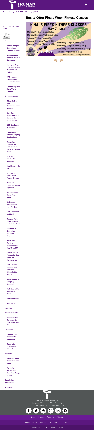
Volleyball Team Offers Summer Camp (13, 360)
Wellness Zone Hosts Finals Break (12, 194)
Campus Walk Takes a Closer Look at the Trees (13, 221)
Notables (8, 308)
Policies (43, 422)
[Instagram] (51, 410)
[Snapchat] (65, 410)
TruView (60, 417)
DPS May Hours (13, 299)
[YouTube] (43, 410)
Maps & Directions (42, 400)
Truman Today (8, 12)
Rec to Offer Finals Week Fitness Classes (13, 175)
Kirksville (52, 405)
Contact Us (54, 400)
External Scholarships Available (12, 158)
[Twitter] (36, 410)
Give (61, 427)
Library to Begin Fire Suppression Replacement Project (13, 68)
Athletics (8, 354)
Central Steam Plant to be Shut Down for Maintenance (13, 256)
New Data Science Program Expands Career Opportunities (13, 116)
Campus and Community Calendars (12, 336)
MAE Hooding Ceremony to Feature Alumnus (13, 79)
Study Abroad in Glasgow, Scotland (13, 281)
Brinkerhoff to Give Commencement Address (13, 104)
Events (40, 417)
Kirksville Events (11, 313)
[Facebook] (29, 410)
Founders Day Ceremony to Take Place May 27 (13, 321)
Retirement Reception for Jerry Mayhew (12, 204)
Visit (46, 427)
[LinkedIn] (58, 410)
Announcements (46, 12)
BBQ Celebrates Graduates (13, 126)
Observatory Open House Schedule (11, 346)
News (33, 417)
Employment (66, 422)
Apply (53, 427)
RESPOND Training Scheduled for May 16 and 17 (12, 244)
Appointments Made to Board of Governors (13, 57)
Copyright (35, 403)
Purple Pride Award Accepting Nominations (13, 134)
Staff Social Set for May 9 (13, 213)
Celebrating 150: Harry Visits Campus (13, 89)
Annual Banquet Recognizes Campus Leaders (13, 48)
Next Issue (11, 303)
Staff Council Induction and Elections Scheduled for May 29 (12, 270)
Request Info (36, 427)
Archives (8, 387)
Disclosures (54, 422)
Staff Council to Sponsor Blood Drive (13, 291)
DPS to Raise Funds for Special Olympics (13, 185)
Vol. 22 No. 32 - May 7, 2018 (27, 12)
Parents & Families (30, 422)
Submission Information (9, 381)
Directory (50, 417)
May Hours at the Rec (13, 167)
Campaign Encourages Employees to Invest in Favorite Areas (13, 147)
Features (8, 41)
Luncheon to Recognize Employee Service (11, 232)
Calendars (9, 330)
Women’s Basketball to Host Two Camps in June (13, 371)
